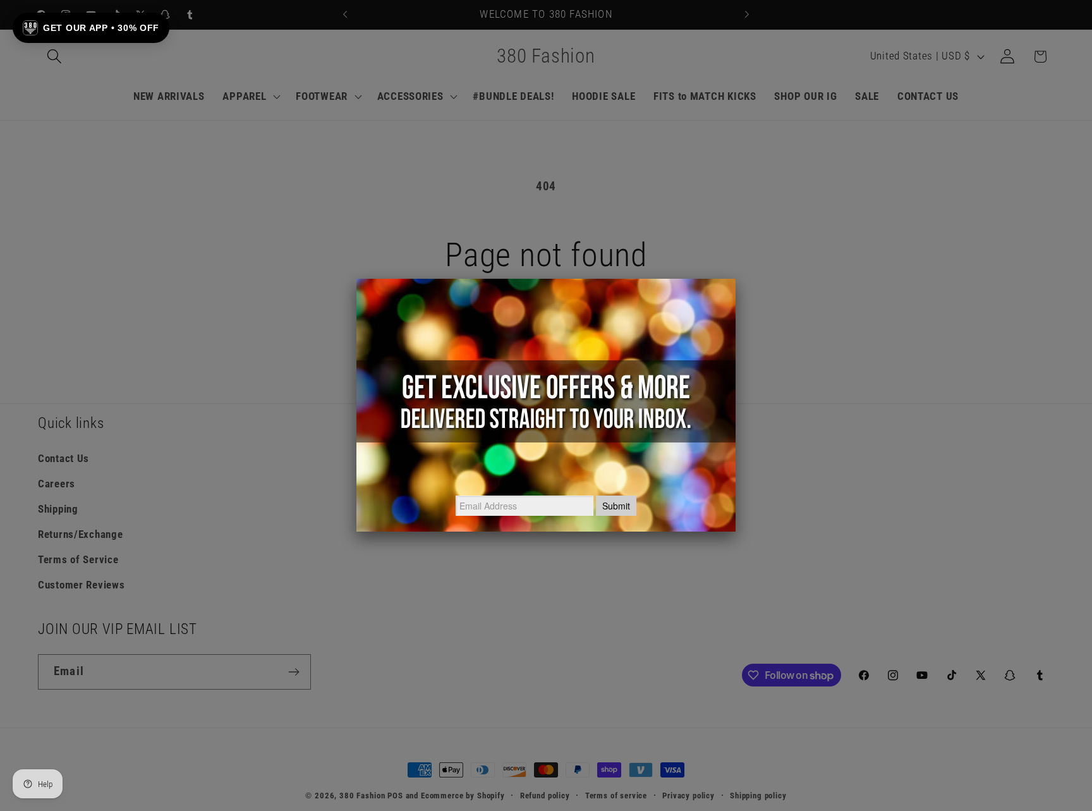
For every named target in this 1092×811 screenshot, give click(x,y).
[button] (91, 28)
